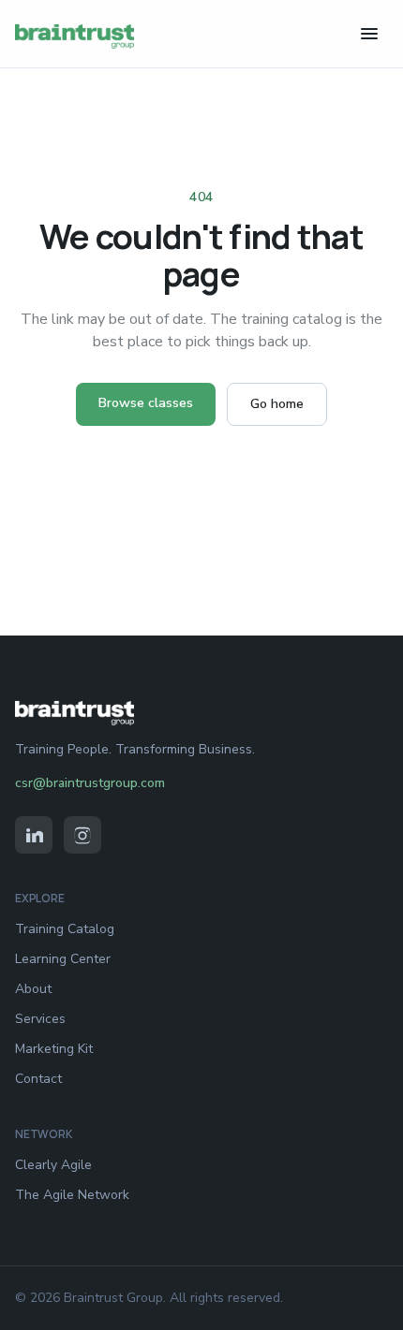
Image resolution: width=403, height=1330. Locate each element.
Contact (38, 1079)
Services (40, 1019)
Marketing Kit (54, 1049)
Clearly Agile (53, 1165)
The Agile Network (72, 1195)
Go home (277, 404)
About (33, 989)
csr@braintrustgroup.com (90, 783)
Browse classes (145, 403)
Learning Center (63, 959)
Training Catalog (64, 929)
